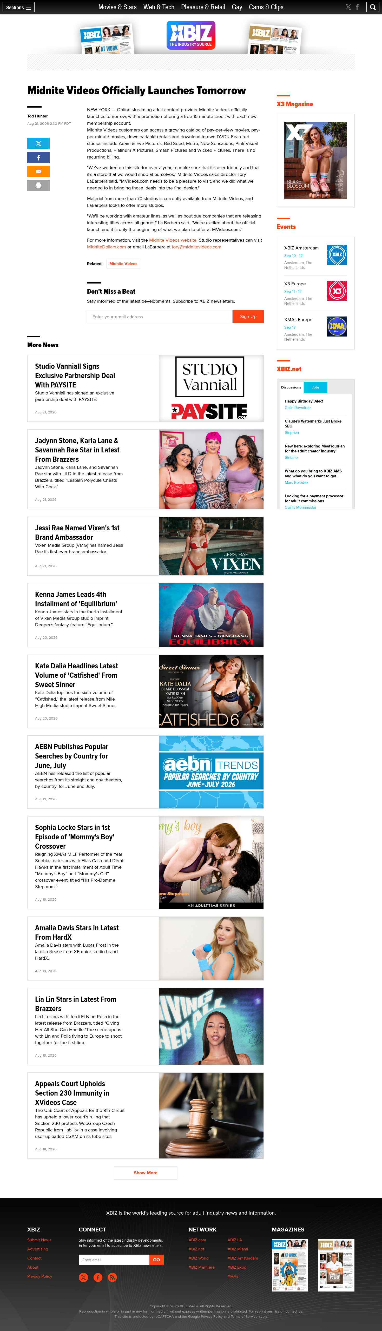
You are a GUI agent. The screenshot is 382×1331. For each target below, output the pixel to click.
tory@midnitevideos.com (196, 246)
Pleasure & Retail (203, 7)
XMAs (233, 1276)
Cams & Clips (266, 7)
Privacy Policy (39, 1276)
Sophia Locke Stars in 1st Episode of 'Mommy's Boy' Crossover (74, 837)
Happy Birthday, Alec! (304, 401)
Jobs (316, 387)
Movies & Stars (117, 7)
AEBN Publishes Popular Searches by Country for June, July (71, 756)
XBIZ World (199, 1258)
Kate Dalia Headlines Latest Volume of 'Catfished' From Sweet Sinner (76, 675)
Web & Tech (158, 7)
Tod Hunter (37, 116)
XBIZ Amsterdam (301, 248)
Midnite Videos (123, 264)
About (32, 1267)
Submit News (39, 1240)
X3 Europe (295, 283)
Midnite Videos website (172, 240)
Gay (237, 7)
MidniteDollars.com (106, 246)
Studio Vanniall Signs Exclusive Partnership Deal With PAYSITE (75, 375)
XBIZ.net (289, 369)
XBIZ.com (197, 1240)
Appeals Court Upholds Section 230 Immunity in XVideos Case (72, 1093)
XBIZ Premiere (202, 1267)
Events (286, 227)
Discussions (291, 387)
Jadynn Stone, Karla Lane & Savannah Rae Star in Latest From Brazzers (77, 450)
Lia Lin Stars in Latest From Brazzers (75, 1003)
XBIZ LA (235, 1240)
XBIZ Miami (238, 1249)
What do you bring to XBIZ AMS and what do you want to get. (313, 473)
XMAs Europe (298, 319)
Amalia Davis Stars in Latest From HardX (77, 932)
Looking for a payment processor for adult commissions (314, 498)
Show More (145, 1172)
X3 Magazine (295, 104)
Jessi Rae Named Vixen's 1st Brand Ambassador (77, 532)
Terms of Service (244, 1316)
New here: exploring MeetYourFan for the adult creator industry (315, 448)
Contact (34, 1258)
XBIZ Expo (237, 1267)
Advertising (37, 1249)
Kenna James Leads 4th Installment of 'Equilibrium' (76, 599)
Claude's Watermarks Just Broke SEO (313, 423)
